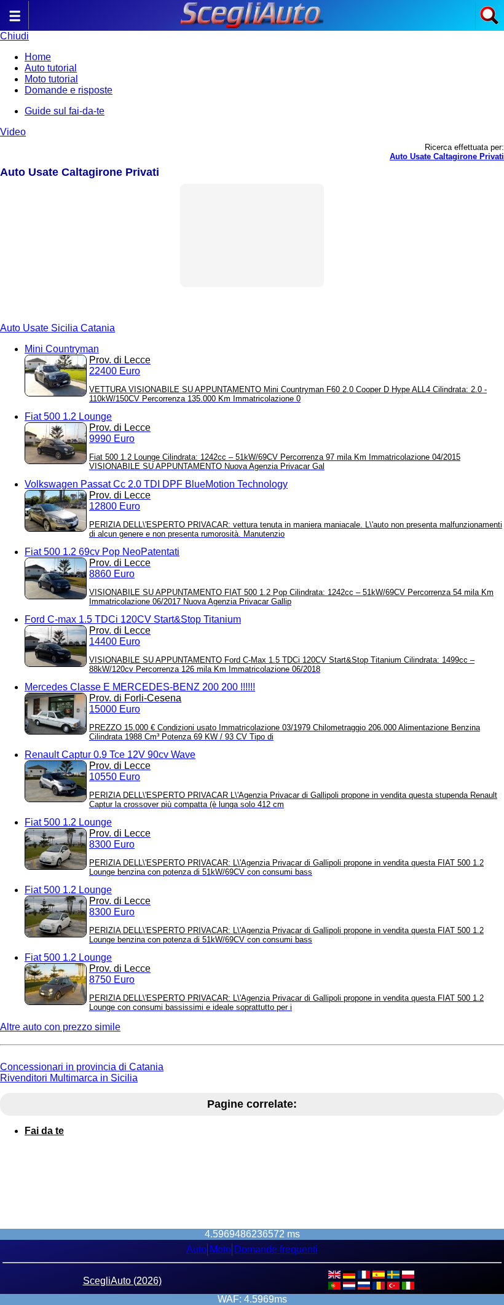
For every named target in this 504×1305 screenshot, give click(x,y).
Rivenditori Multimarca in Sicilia (69, 1078)
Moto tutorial (51, 79)
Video (13, 132)
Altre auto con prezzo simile (60, 1027)
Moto (220, 1249)
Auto (196, 1249)
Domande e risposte (68, 90)
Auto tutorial (51, 68)
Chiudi (14, 36)
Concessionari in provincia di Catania (81, 1067)
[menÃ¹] (15, 22)
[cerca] (489, 22)
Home (38, 57)
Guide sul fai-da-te (64, 111)
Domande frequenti (276, 1249)
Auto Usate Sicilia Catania (57, 328)
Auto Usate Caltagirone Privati (447, 156)
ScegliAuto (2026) (122, 1280)
